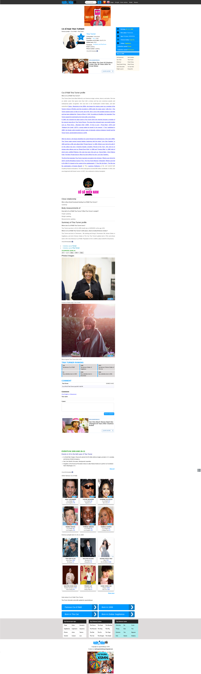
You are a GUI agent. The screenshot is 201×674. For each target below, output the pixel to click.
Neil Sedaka (131, 57)
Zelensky (118, 625)
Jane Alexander (121, 66)
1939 (131, 29)
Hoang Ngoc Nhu (106, 558)
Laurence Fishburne (94, 166)
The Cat (92, 635)
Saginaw (88, 502)
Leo (81, 635)
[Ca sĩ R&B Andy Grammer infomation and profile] (70, 497)
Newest (136, 2)
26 (126, 29)
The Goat (100, 625)
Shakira (133, 635)
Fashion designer (70, 587)
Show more (111, 593)
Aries (73, 632)
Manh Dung (131, 64)
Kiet (117, 635)
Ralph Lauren (120, 69)
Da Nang (70, 562)
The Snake (108, 635)
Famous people (66, 31)
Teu (125, 632)
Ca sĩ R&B (73, 31)
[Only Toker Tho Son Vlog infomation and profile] (70, 556)
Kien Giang (70, 589)
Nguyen (133, 632)
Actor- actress (124, 2)
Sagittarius (128, 43)
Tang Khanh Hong (121, 64)
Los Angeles (70, 502)
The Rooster (93, 628)
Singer (112, 2)
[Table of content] (199, 470)
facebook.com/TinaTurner (99, 44)
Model (130, 2)
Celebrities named (70, 246)
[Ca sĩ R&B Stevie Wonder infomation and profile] (88, 497)
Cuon (132, 625)
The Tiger (108, 632)
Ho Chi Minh (106, 562)
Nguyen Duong (88, 558)
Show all (112, 468)
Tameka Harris (106, 527)
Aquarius (82, 628)
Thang (117, 628)
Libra (73, 625)
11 (128, 29)
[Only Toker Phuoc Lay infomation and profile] (88, 584)
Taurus (81, 632)
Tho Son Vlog (70, 558)
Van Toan (119, 59)
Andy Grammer (70, 499)
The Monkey (108, 625)
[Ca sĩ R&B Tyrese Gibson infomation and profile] (88, 524)
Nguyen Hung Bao (70, 586)
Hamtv (125, 635)
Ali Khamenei (120, 57)
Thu (132, 628)
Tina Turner (81, 31)
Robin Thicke (70, 527)
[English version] (108, 3)
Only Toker (70, 560)
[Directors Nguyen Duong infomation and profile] (88, 556)
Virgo (65, 625)
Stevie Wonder (88, 499)
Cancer (74, 635)
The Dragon (101, 635)
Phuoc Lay (88, 586)
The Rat (92, 632)
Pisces (66, 632)
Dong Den (130, 69)
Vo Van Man (131, 66)
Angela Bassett (77, 166)
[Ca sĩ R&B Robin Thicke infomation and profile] (70, 524)
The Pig (107, 628)
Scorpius (82, 625)
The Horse (93, 625)
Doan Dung (130, 62)
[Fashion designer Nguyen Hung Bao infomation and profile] (70, 584)
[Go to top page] (199, 672)
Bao (125, 628)
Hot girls (117, 2)
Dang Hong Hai (106, 586)
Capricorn (74, 628)
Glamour (119, 62)
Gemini (66, 635)
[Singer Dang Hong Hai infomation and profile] (106, 584)
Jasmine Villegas (106, 499)
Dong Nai (88, 562)
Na (124, 625)
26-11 (94, 38)
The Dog (100, 628)
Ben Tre (106, 589)
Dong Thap (88, 589)
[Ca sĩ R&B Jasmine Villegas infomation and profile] (106, 497)
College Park (106, 530)
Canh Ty (132, 39)
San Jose (106, 502)
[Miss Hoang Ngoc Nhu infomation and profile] (106, 556)
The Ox (100, 632)
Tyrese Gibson (88, 527)
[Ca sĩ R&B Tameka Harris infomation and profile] (106, 524)
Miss (106, 560)
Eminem (118, 632)
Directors (88, 560)
